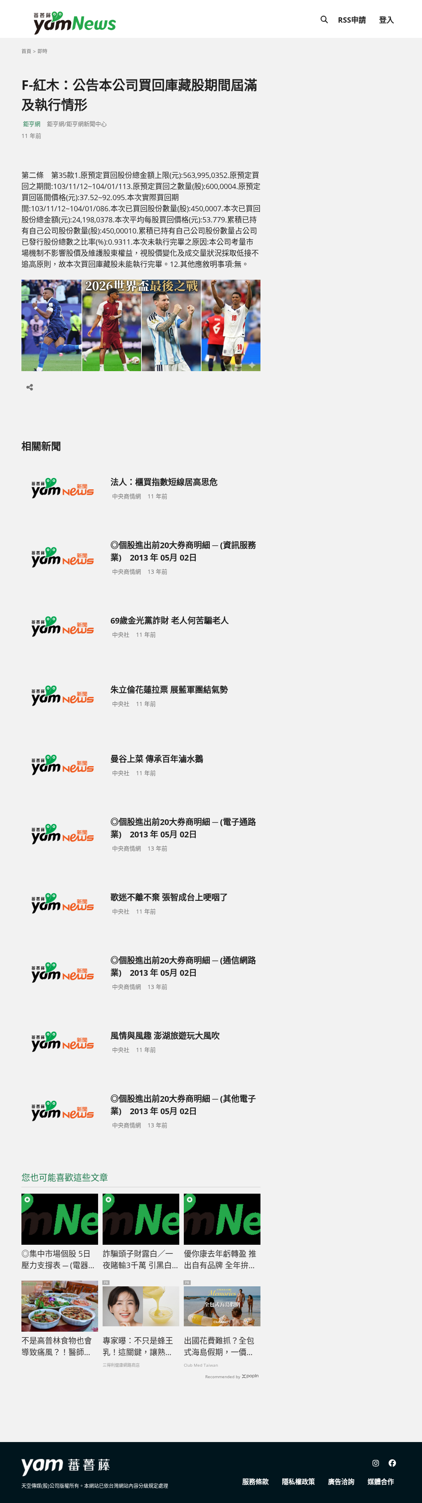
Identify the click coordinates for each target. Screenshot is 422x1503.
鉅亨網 (31, 124)
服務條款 (255, 1481)
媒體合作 (381, 1481)
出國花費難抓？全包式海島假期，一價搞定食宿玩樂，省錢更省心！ (219, 1346)
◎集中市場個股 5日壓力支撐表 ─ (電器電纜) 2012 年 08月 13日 (59, 1260)
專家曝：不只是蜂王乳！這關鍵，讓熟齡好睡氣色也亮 (138, 1346)
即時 (42, 51)
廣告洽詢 (341, 1481)
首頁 (26, 51)
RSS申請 (352, 20)
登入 (386, 20)
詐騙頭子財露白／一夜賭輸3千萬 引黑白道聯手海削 (138, 1260)
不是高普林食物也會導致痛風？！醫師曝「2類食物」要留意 (56, 1346)
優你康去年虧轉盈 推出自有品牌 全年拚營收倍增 (220, 1260)
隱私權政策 (298, 1481)
